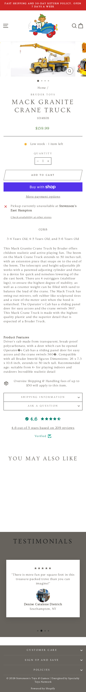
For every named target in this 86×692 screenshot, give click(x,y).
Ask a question (43, 405)
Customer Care (42, 650)
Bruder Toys (43, 94)
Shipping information (43, 397)
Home (42, 88)
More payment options (43, 196)
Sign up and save (42, 660)
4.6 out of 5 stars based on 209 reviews (43, 428)
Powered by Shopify (43, 688)
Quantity (43, 153)
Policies (42, 669)
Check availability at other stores (31, 217)
